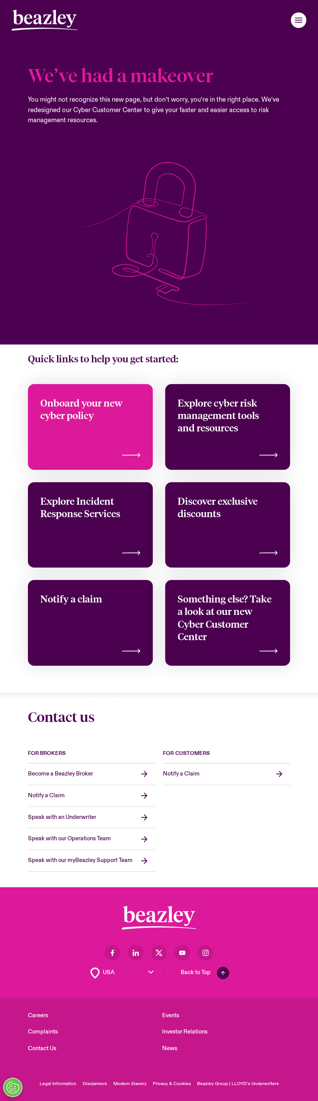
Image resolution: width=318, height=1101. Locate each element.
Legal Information (58, 1084)
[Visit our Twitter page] (159, 953)
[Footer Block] (159, 918)
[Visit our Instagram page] (205, 953)
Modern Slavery (130, 1084)
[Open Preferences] (12, 1087)
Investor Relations (184, 1031)
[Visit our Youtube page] (182, 953)
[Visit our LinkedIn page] (135, 953)
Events (170, 1015)
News (169, 1048)
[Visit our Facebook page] (112, 953)
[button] (298, 20)
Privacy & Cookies (172, 1084)
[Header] (45, 20)
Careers (38, 1015)
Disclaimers (95, 1084)
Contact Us (42, 1048)
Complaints (43, 1031)
